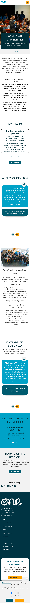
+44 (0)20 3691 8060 (9, 513)
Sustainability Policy (7, 540)
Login (4, 552)
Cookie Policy (6, 549)
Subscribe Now (14, 577)
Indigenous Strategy (8, 546)
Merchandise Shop (7, 526)
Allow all (19, 600)
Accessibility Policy (7, 543)
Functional (18, 596)
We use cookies (6, 583)
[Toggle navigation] (27, 2)
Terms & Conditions (7, 533)
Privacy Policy (6, 536)
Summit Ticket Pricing (8, 523)
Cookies (25, 579)
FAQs (4, 519)
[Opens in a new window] (2, 486)
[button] (12, 156)
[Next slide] (17, 234)
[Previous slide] (12, 234)
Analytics (11, 596)
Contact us (14, 162)
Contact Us (14, 471)
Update (10, 600)
